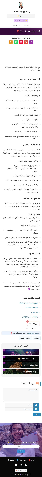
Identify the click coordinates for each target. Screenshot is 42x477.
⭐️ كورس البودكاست (21, 20)
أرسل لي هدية (22, 470)
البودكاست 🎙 (17, 25)
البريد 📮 (31, 460)
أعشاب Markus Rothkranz (28, 303)
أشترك (21, 451)
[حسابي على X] (21, 465)
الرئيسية (36, 333)
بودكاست (30, 333)
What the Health (32, 307)
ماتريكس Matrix (25, 338)
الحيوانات (36, 338)
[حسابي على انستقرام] (16, 465)
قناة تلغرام (34, 312)
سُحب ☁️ (11, 460)
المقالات (26, 25)
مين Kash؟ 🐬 (21, 460)
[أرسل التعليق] (37, 414)
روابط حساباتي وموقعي (30, 316)
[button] (31, 42)
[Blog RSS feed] (26, 465)
